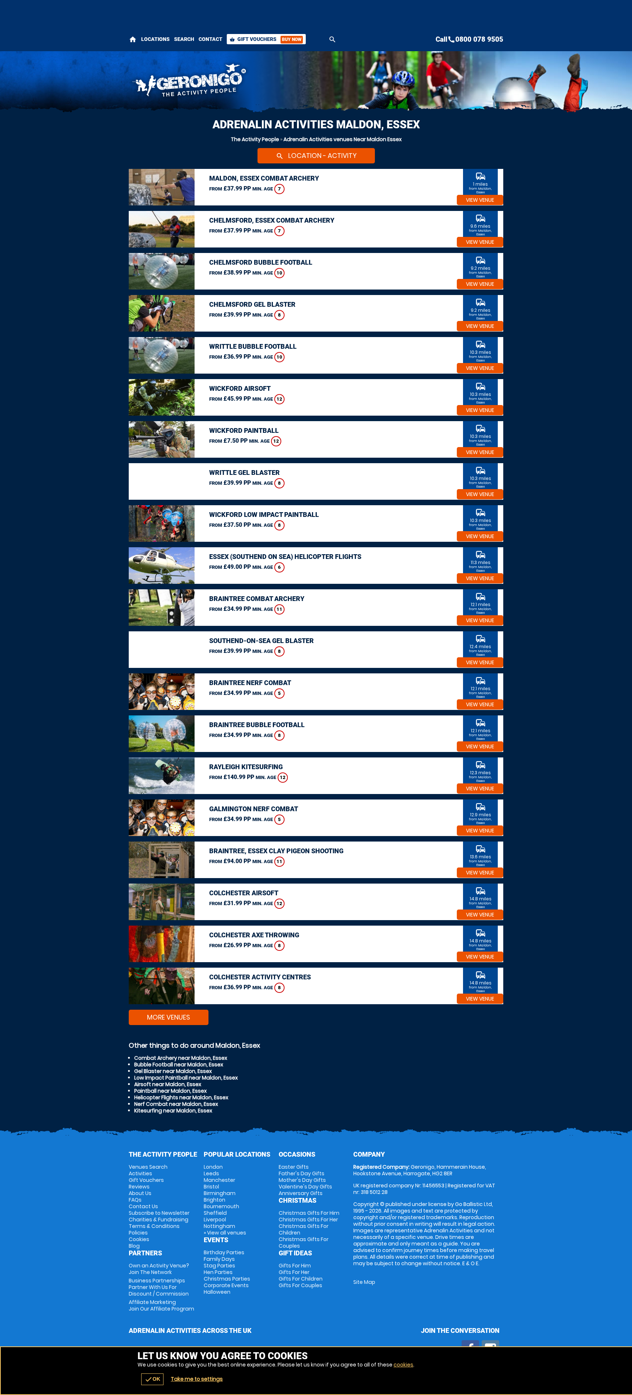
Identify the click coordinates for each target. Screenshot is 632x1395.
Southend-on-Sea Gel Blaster (261, 640)
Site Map (364, 1282)
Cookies (139, 1239)
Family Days (219, 1259)
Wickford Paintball (244, 430)
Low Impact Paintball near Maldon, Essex (186, 1077)
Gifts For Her (294, 1272)
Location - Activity (316, 155)
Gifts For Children (301, 1278)
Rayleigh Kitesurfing (246, 767)
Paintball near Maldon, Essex (170, 1091)
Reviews (139, 1186)
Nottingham (219, 1226)
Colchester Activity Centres (260, 977)
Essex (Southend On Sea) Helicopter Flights (285, 556)
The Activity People (255, 139)
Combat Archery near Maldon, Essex (180, 1058)
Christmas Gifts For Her (308, 1219)
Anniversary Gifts (301, 1193)
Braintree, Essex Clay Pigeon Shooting (276, 851)
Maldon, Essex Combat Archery (264, 178)
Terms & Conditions (154, 1226)
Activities (140, 1173)
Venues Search (148, 1167)
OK (152, 1379)
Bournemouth (221, 1206)
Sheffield (215, 1213)
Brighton (214, 1199)
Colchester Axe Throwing (254, 935)
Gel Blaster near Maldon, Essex (173, 1071)
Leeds (211, 1173)
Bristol (211, 1186)
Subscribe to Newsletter (159, 1213)
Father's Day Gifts (301, 1173)
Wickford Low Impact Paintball (264, 514)
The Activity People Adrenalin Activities (250, 82)
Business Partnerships (159, 1287)
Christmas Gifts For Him (309, 1213)
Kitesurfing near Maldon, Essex (173, 1110)
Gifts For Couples (300, 1285)
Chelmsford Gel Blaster (252, 304)
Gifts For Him (295, 1265)
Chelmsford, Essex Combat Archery (271, 220)
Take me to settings (197, 1379)
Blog (134, 1246)
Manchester (219, 1180)
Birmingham (220, 1193)
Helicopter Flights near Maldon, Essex (181, 1097)
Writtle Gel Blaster (244, 472)
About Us (140, 1193)
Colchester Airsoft (243, 893)
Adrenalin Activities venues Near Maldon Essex (342, 139)
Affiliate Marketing (161, 1305)
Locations (155, 39)
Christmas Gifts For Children (303, 1229)
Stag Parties (219, 1265)
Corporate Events (226, 1285)
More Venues (168, 1017)
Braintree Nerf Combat (250, 683)
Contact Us (143, 1206)
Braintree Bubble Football (257, 725)
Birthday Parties (224, 1252)
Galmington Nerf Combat (253, 809)
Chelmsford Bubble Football (260, 262)
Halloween (217, 1292)
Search (184, 39)
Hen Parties (218, 1272)
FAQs (135, 1199)
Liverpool (215, 1219)
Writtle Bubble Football (253, 346)
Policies (138, 1232)
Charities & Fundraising (158, 1219)
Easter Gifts (294, 1167)
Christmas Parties (227, 1278)
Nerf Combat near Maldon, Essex (176, 1104)
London (213, 1167)
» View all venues (225, 1232)
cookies (403, 1364)
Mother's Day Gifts (302, 1180)
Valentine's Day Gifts (305, 1186)
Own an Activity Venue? (159, 1269)
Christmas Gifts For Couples (303, 1243)
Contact (210, 39)
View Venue (480, 200)
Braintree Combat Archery (256, 598)
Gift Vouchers (265, 39)
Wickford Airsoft (240, 388)
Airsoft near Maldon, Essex (167, 1084)
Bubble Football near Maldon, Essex (178, 1064)
